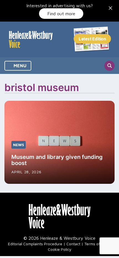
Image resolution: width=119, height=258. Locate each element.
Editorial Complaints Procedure (35, 243)
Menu (19, 65)
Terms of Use (96, 243)
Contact (73, 243)
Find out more (61, 13)
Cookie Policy (59, 249)
